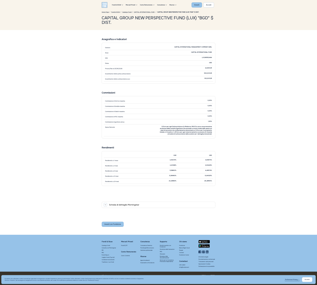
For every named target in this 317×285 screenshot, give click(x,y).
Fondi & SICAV (115, 12)
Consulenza (161, 5)
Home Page (105, 12)
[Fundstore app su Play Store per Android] (207, 246)
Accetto (307, 279)
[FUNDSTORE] (104, 5)
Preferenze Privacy (291, 279)
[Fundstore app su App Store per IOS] (207, 241)
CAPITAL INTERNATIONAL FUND (144, 12)
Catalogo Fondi (127, 12)
